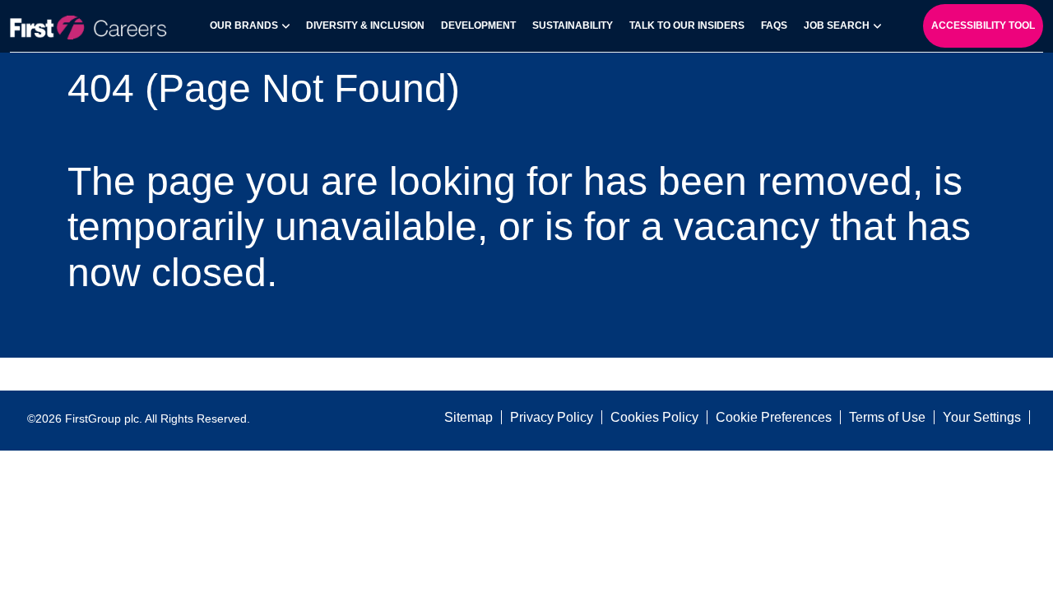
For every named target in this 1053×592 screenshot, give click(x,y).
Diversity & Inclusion (365, 25)
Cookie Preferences (774, 417)
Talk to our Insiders (687, 25)
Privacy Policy (551, 417)
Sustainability (572, 25)
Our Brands (244, 25)
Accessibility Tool (983, 25)
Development (478, 25)
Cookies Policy (654, 417)
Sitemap (468, 417)
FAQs (774, 25)
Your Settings (982, 417)
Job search (837, 25)
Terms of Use (887, 417)
